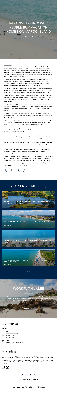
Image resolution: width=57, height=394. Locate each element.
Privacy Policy (29, 387)
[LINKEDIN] (30, 374)
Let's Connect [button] (28, 308)
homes (39, 137)
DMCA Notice (40, 387)
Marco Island (7, 65)
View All (28, 271)
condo (39, 72)
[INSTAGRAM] (26, 374)
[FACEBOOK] (22, 374)
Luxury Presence (32, 379)
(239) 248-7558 (10, 337)
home (33, 72)
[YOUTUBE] (34, 374)
